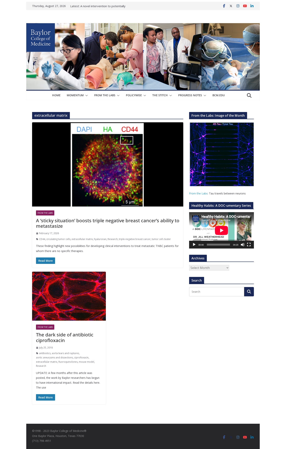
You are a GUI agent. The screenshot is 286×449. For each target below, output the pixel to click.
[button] (86, 95)
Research (113, 239)
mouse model (86, 361)
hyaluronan (100, 239)
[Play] (194, 245)
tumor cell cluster (161, 239)
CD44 (42, 239)
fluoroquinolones (68, 361)
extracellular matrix (82, 239)
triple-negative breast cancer (135, 239)
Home (56, 95)
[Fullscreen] (249, 245)
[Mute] (243, 245)
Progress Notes (190, 95)
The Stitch (160, 95)
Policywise (134, 95)
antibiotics (45, 353)
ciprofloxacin (81, 357)
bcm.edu (218, 95)
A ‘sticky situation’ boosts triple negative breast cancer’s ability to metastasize (107, 223)
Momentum (75, 95)
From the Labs (198, 193)
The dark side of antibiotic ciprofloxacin (64, 337)
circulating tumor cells (58, 239)
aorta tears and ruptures (65, 353)
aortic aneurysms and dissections (54, 357)
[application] (221, 230)
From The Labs (104, 95)
